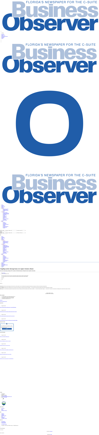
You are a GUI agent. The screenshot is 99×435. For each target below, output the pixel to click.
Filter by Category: (8, 230)
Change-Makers (5, 260)
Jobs (2, 416)
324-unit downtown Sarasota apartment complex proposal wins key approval (8, 311)
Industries (3, 211)
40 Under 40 (4, 223)
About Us (3, 413)
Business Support (5, 212)
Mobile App (3, 265)
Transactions (4, 256)
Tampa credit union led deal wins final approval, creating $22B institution (8, 307)
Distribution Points (4, 415)
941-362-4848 (5, 395)
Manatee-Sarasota (5, 209)
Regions (3, 208)
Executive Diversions (5, 226)
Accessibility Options (4, 418)
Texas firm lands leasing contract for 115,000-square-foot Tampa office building (8, 320)
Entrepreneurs (3, 206)
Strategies (3, 205)
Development (4, 214)
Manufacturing (5, 217)
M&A (2, 238)
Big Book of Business (5, 224)
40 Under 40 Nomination (5, 36)
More (2, 221)
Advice (4, 222)
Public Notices (3, 35)
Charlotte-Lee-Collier (5, 210)
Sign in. (3, 301)
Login (2, 38)
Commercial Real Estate (6, 213)
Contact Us (3, 414)
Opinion (4, 225)
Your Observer (3, 421)
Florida (4, 243)
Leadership (3, 207)
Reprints (4, 227)
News (2, 236)
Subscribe (3, 37)
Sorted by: (1, 230)
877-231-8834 (5, 397)
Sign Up (7, 328)
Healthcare (4, 216)
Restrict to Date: (19, 230)
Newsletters (3, 34)
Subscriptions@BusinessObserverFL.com (7, 396)
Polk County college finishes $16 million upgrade (4, 336)
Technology (4, 219)
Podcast (2, 263)
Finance (4, 215)
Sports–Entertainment (5, 218)
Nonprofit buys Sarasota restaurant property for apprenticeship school (6, 358)
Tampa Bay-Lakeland (5, 241)
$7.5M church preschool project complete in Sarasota (5, 345)
